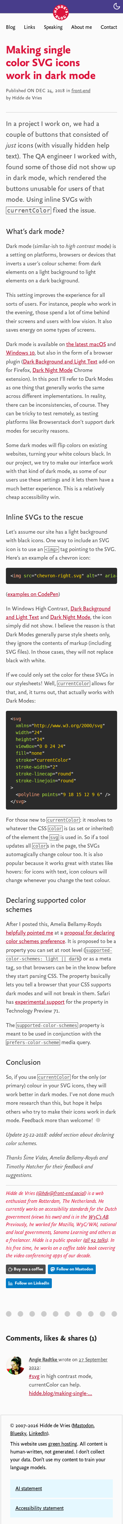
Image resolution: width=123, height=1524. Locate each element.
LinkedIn (38, 1433)
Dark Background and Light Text (60, 361)
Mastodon (83, 1426)
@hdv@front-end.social (61, 1193)
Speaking (53, 27)
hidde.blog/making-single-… (60, 1393)
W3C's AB (98, 1217)
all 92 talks (96, 1240)
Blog (10, 27)
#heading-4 (50, 1063)
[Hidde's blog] (61, 5)
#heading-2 (93, 518)
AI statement (28, 1489)
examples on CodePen (33, 594)
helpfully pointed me (29, 932)
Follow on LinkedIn (31, 1283)
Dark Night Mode (52, 370)
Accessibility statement (39, 1508)
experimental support (40, 1002)
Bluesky (18, 1433)
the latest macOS (86, 344)
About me (81, 27)
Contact (109, 27)
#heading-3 (42, 911)
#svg (34, 1376)
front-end (81, 90)
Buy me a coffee (28, 1269)
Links (29, 27)
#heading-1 (74, 233)
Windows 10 (20, 352)
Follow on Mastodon (74, 1269)
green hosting (62, 1444)
